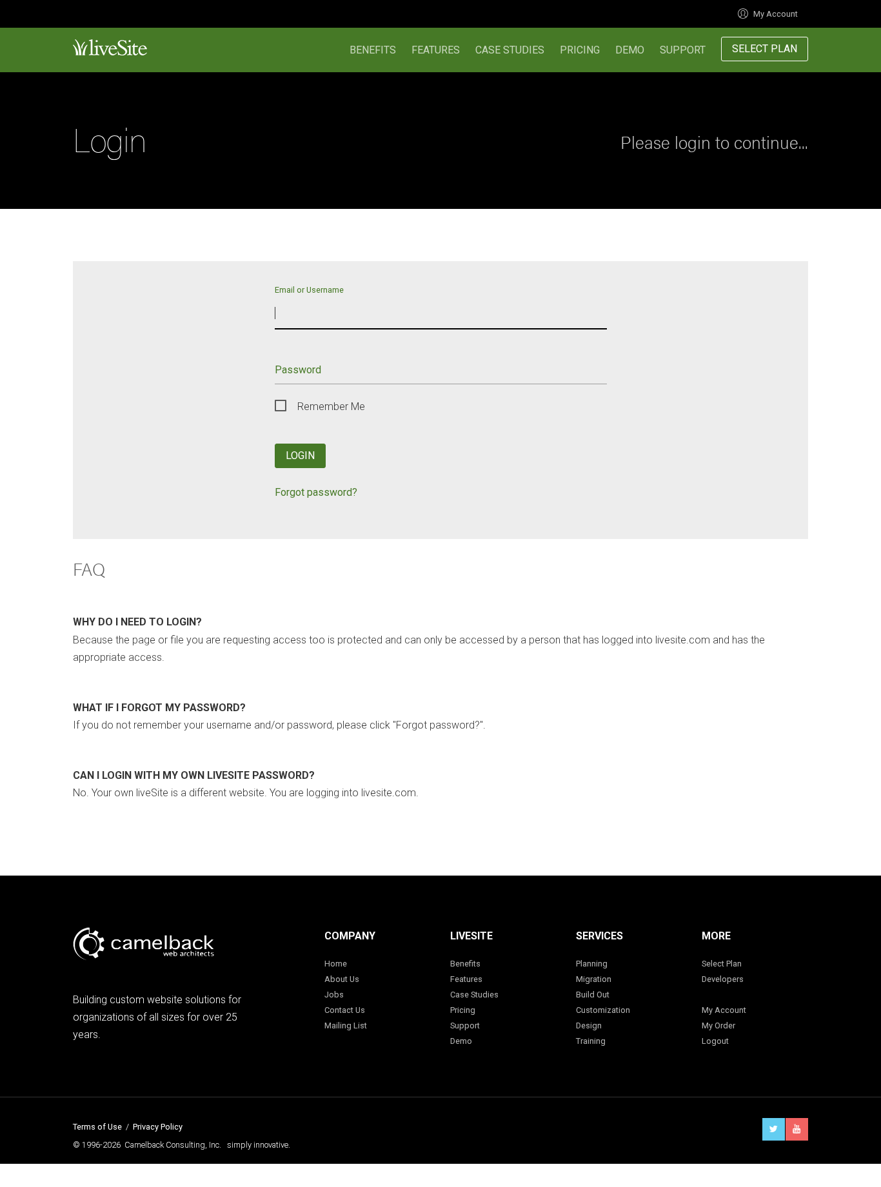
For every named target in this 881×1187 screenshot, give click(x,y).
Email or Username (309, 289)
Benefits (373, 50)
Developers (723, 979)
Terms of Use (97, 1127)
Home (335, 963)
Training (591, 1041)
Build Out (592, 994)
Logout (715, 1041)
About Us (341, 979)
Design (589, 1025)
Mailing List (345, 1025)
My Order (718, 1025)
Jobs (334, 994)
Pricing (580, 50)
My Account (775, 14)
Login (300, 455)
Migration (593, 979)
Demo (629, 50)
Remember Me (331, 406)
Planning (592, 963)
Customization (603, 1010)
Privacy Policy (158, 1127)
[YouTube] (797, 1129)
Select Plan (764, 49)
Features (435, 50)
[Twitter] (773, 1129)
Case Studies (509, 50)
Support (683, 50)
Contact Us (344, 1010)
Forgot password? (316, 492)
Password (298, 370)
